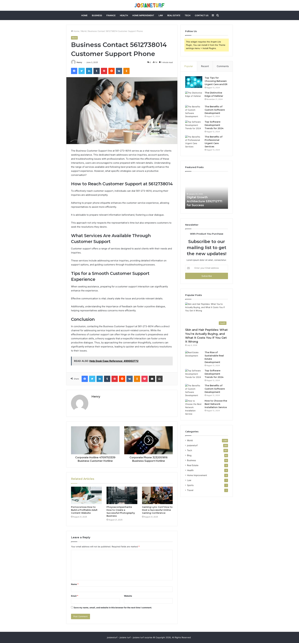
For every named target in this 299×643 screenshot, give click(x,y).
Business (97, 15)
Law (161, 15)
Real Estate (173, 15)
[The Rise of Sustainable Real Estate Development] (193, 356)
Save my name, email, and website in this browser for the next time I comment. (113, 607)
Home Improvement (143, 15)
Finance (111, 15)
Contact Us (201, 15)
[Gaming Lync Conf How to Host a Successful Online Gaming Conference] (157, 495)
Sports (190, 485)
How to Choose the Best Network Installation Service (216, 404)
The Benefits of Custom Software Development (215, 110)
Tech (187, 15)
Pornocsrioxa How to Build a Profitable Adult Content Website (84, 510)
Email (74, 596)
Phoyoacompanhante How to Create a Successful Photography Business (121, 511)
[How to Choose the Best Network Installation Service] (193, 407)
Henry (79, 62)
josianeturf (192, 445)
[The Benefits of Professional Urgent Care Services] (193, 141)
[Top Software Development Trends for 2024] (193, 126)
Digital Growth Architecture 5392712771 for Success (204, 201)
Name (74, 584)
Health (124, 15)
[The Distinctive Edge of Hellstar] (193, 97)
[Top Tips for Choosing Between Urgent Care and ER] (193, 82)
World (83, 31)
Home (84, 15)
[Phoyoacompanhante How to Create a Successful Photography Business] (122, 495)
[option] (206, 192)
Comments (223, 66)
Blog (189, 455)
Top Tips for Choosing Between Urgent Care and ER (216, 81)
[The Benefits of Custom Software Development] (193, 111)
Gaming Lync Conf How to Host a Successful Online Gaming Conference (157, 510)
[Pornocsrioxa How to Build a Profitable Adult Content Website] (86, 495)
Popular (188, 66)
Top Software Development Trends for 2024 (214, 125)
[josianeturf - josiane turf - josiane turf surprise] (149, 5)
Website (128, 596)
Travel (190, 490)
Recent (205, 66)
